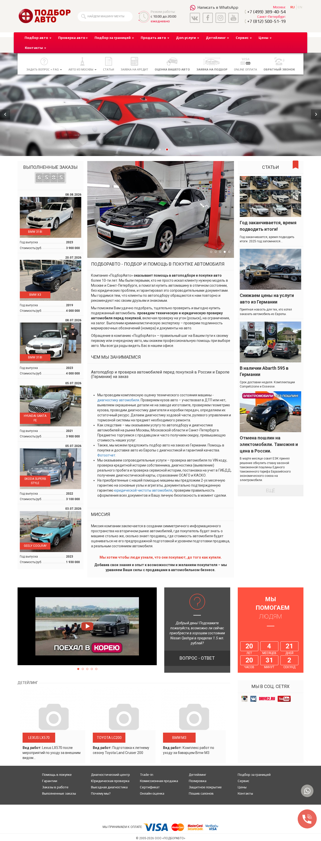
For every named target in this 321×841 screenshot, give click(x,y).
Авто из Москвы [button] (81, 69)
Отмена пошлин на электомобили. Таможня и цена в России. (269, 444)
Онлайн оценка (152, 793)
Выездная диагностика (109, 787)
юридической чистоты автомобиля (143, 490)
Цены (242, 787)
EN (300, 7)
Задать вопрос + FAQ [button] (42, 69)
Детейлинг (197, 775)
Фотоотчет (106, 455)
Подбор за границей (254, 775)
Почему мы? (101, 793)
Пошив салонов (201, 793)
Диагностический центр (110, 775)
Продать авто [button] (154, 38)
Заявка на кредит (134, 69)
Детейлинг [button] (216, 38)
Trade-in (146, 775)
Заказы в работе (55, 787)
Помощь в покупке (57, 775)
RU (292, 7)
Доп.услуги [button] (186, 38)
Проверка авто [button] (71, 38)
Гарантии (49, 781)
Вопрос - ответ (197, 658)
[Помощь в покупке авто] (44, 16)
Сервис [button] (242, 38)
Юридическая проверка (110, 781)
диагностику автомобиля (118, 400)
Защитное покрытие (205, 787)
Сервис (243, 781)
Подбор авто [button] (37, 38)
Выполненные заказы (50, 173)
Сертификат (150, 787)
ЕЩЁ (270, 490)
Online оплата (245, 69)
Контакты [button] (34, 48)
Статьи (108, 69)
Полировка (197, 781)
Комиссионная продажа (159, 781)
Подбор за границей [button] (113, 38)
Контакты (245, 793)
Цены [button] (264, 38)
